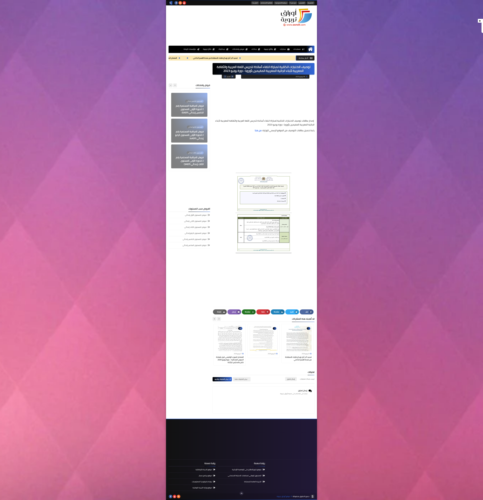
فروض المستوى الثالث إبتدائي (195, 227)
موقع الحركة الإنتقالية (204, 469)
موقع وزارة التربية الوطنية (202, 487)
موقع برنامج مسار (205, 475)
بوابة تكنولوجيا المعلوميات (202, 481)
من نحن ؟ (293, 2)
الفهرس (302, 2)
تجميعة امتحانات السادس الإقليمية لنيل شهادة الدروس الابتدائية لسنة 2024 (190, 160)
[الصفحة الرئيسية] (310, 49)
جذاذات (254, 49)
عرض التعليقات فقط (241, 379)
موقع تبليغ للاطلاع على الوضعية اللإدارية (246, 469)
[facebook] (176, 3)
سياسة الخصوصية (281, 2)
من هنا (258, 130)
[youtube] (184, 3)
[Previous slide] (175, 85)
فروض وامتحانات (238, 49)
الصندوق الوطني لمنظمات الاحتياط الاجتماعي (244, 475)
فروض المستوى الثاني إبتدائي (195, 221)
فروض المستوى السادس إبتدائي (194, 245)
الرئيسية (310, 2)
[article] (189, 105)
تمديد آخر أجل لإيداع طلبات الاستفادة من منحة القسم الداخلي (265, 58)
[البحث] (170, 3)
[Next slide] (214, 319)
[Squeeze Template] (312, 496)
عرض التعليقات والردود (221, 379)
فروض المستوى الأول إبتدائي (195, 215)
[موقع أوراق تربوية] (296, 17)
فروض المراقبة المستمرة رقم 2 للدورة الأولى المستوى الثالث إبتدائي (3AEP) (190, 134)
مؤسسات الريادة (190, 49)
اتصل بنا (255, 2)
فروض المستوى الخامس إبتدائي (194, 239)
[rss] (180, 3)
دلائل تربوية (207, 49)
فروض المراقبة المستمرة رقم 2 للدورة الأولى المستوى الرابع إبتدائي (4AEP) (189, 109)
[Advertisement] (214, 25)
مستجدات (297, 49)
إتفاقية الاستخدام (266, 2)
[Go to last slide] (219, 319)
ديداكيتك (221, 49)
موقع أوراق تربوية (283, 496)
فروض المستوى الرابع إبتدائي (195, 233)
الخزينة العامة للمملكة (252, 481)
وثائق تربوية (268, 49)
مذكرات (283, 49)
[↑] (241, 493)
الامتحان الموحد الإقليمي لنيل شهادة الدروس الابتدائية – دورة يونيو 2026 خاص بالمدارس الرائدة (192, 58)
